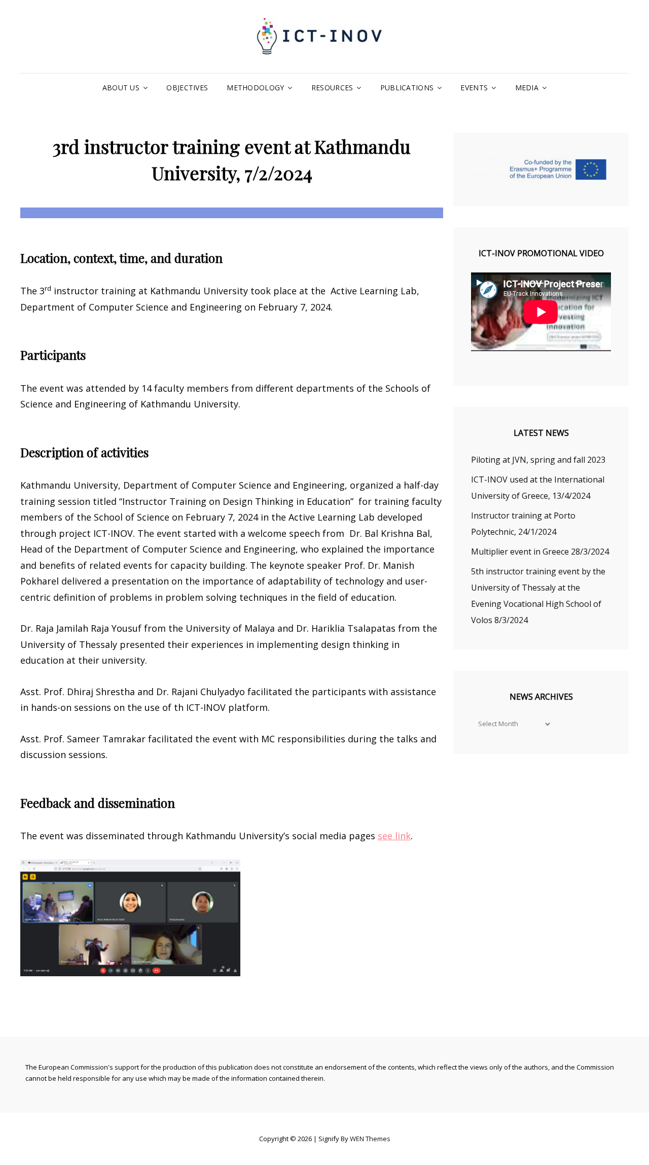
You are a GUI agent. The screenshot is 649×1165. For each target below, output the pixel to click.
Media (526, 87)
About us (120, 87)
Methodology (255, 87)
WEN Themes (370, 1138)
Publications (407, 87)
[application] (541, 311)
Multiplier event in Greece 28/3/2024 (540, 551)
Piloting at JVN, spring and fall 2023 (538, 459)
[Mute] (578, 283)
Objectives (187, 87)
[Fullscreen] (599, 283)
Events (474, 87)
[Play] (479, 283)
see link (394, 836)
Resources (332, 87)
